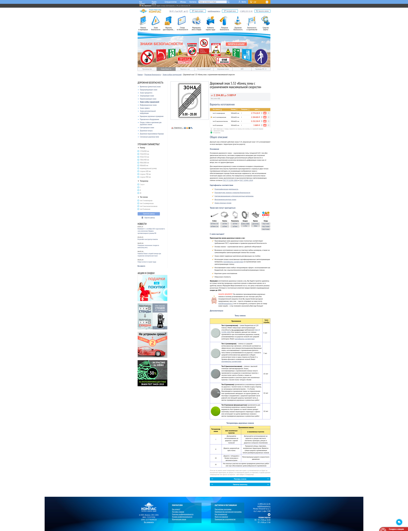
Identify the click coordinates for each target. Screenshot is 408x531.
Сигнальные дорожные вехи (149, 137)
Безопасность (252, 28)
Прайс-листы (154, 2)
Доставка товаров (178, 511)
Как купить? (142, 2)
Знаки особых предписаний (149, 102)
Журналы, (169, 28)
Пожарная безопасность (224, 28)
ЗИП (242, 69)
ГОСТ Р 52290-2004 (230, 180)
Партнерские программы (223, 509)
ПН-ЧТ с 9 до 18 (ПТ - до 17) (178, 11)
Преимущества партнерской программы (228, 511)
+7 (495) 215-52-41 (246, 11)
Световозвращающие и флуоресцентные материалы (234, 196)
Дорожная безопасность (238, 28)
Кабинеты (210, 28)
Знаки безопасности (155, 28)
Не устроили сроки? (204, 69)
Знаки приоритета (146, 93)
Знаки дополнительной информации (148, 112)
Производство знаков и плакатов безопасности (232, 192)
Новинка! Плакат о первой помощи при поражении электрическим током (149, 254)
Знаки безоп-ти (166, 69)
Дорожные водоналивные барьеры (152, 134)
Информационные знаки (148, 105)
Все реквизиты (149, 522)
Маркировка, (196, 28)
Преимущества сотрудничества (225, 519)
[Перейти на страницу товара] (268, 113)
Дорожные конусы (146, 131)
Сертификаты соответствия (233, 262)
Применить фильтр (149, 214)
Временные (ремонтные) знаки (150, 87)
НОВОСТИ (142, 224)
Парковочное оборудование (149, 119)
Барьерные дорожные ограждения (151, 116)
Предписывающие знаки (148, 99)
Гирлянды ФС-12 (260, 69)
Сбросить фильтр (149, 218)
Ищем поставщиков (221, 516)
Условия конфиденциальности (182, 516)
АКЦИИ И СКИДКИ (146, 273)
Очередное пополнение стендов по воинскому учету (148, 246)
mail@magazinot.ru (214, 11)
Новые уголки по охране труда (147, 262)
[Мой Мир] (189, 128)
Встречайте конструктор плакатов (148, 239)
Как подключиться (221, 514)
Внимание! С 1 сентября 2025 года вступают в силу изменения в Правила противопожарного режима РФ (151, 231)
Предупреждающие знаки (148, 90)
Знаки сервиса (145, 108)
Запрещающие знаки (147, 96)
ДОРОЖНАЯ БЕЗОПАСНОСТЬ (150, 82)
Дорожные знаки (223, 69)
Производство (147, 69)
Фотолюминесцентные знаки (225, 199)
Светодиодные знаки (147, 127)
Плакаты (143, 28)
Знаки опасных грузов (223, 203)
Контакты (192, 1)
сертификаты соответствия (245, 339)
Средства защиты (266, 28)
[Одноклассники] (187, 128)
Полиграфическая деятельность (226, 189)
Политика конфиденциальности (182, 514)
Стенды (182, 28)
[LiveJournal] (192, 128)
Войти (244, 1)
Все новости (141, 266)
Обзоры (183, 1)
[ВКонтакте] (185, 128)
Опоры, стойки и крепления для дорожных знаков (150, 123)
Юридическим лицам (179, 519)
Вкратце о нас (185, 69)
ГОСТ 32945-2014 (246, 180)
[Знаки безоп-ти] (204, 49)
